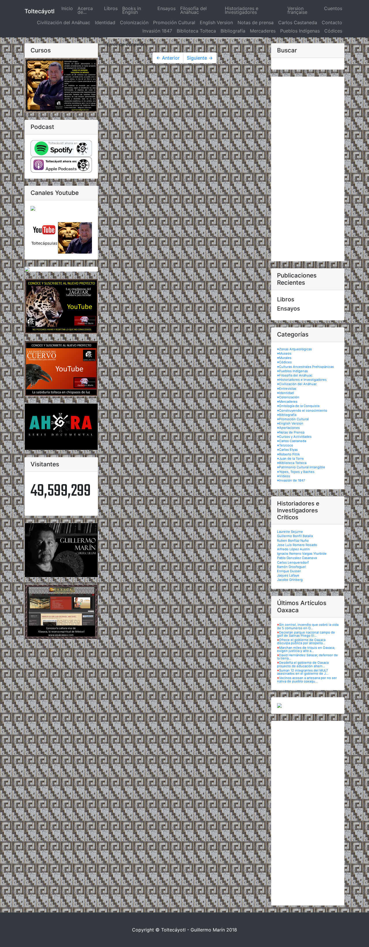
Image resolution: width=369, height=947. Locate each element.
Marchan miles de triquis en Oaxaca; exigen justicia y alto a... (306, 649)
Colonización (134, 22)
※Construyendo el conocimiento (302, 410)
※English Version (290, 423)
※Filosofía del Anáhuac (294, 375)
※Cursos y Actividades (294, 437)
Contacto (332, 22)
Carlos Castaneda (297, 22)
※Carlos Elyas (287, 450)
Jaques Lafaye (288, 575)
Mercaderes (263, 31)
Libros (111, 8)
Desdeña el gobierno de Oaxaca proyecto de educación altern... (303, 664)
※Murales (284, 358)
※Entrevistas (286, 389)
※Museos (284, 353)
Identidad (105, 22)
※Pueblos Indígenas (292, 371)
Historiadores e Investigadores (241, 10)
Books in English (131, 10)
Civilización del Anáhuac (63, 22)
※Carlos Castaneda (291, 441)
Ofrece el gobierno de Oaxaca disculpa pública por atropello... (301, 641)
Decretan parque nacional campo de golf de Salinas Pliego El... (306, 634)
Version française (297, 10)
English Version (216, 22)
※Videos (283, 476)
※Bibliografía (286, 415)
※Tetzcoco (285, 445)
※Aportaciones (288, 428)
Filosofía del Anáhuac (193, 10)
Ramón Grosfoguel (291, 567)
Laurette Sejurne (290, 532)
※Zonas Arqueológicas (294, 349)
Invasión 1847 (157, 31)
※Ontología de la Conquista (298, 406)
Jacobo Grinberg (290, 580)
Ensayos (166, 8)
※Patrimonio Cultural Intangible (301, 467)
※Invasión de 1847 (291, 480)
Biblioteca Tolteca (196, 31)
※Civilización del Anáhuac (297, 384)
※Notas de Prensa (290, 432)
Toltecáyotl (39, 11)
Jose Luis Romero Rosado (297, 545)
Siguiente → (200, 58)
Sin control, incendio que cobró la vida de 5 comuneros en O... (307, 626)
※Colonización (288, 397)
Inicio (68, 8)
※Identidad (285, 393)
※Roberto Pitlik (288, 454)
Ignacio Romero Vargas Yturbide (302, 554)
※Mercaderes (287, 402)
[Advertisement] (307, 169)
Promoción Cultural (174, 22)
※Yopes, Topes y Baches (296, 472)
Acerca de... (85, 10)
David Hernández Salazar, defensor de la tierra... (307, 656)
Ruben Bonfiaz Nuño (293, 541)
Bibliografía (233, 31)
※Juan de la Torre (290, 459)
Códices (333, 31)
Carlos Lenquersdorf (293, 562)
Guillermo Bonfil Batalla (295, 536)
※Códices (284, 362)
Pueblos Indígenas (300, 31)
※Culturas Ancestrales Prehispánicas (305, 367)
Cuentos (333, 8)
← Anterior (168, 58)
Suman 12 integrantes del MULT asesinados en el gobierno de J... (302, 672)
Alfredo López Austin (293, 549)
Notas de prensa (256, 22)
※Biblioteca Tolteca (291, 463)
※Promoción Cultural (293, 419)
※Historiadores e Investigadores (302, 380)
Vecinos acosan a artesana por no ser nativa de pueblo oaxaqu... (307, 679)
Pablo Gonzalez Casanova (297, 558)
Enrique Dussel (289, 571)
